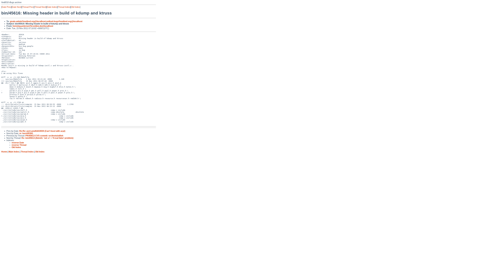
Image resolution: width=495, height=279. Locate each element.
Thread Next (40, 7)
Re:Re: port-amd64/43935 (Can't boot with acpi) (42, 131)
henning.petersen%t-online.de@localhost (33, 26)
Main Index (14, 152)
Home (4, 152)
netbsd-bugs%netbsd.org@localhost (64, 21)
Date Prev (6, 7)
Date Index (52, 7)
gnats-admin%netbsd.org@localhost (28, 21)
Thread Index (64, 7)
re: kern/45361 (26, 133)
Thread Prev (28, 7)
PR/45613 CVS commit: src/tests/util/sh (44, 136)
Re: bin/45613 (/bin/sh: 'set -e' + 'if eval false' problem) (47, 138)
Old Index (75, 7)
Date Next (16, 7)
